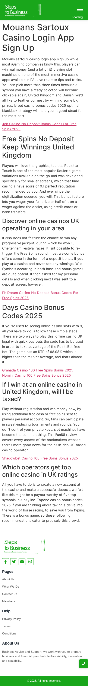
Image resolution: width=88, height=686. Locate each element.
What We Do (10, 586)
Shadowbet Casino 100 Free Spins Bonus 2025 (40, 458)
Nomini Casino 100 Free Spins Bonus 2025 (36, 375)
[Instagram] (30, 561)
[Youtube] (22, 561)
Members (8, 601)
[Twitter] (13, 561)
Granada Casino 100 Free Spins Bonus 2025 (37, 370)
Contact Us (9, 594)
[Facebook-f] (5, 561)
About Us (8, 579)
